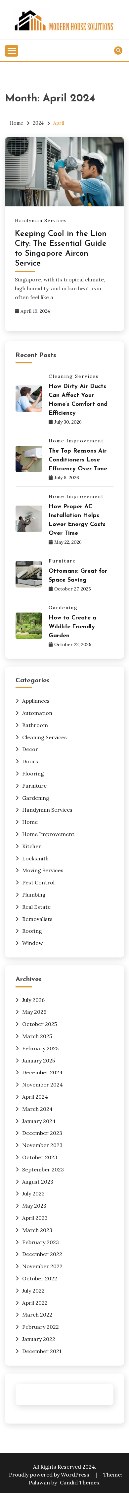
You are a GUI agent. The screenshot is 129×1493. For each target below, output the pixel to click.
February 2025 (40, 1048)
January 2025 (38, 1060)
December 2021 (42, 1351)
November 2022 (42, 1266)
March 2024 (37, 1109)
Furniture (62, 561)
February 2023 (40, 1242)
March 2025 (37, 1036)
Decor (30, 749)
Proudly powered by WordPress (50, 1474)
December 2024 (42, 1072)
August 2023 (37, 1181)
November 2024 (42, 1084)
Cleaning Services (74, 376)
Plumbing (34, 894)
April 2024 (35, 1096)
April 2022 (35, 1302)
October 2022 (39, 1278)
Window (32, 943)
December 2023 (42, 1133)
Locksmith (35, 858)
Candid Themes (79, 1482)
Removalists (37, 919)
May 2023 (34, 1205)
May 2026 (34, 1011)
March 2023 (37, 1230)
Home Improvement (76, 441)
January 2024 (39, 1121)
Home (30, 822)
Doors (30, 761)
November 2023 (42, 1145)
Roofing (32, 931)
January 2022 (38, 1339)
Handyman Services (41, 220)
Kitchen (32, 846)
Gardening (63, 608)
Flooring (33, 773)
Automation (37, 713)
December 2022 (42, 1254)
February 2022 (40, 1326)
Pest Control (38, 882)
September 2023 (43, 1169)
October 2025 (39, 1024)
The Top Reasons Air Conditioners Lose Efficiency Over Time (78, 460)
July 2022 (33, 1290)
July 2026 (33, 1000)
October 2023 (39, 1157)
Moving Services (43, 870)
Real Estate (36, 907)
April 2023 (35, 1218)
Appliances (36, 700)
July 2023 (33, 1193)
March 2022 (37, 1314)
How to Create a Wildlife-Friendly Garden (72, 627)
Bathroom (35, 725)
